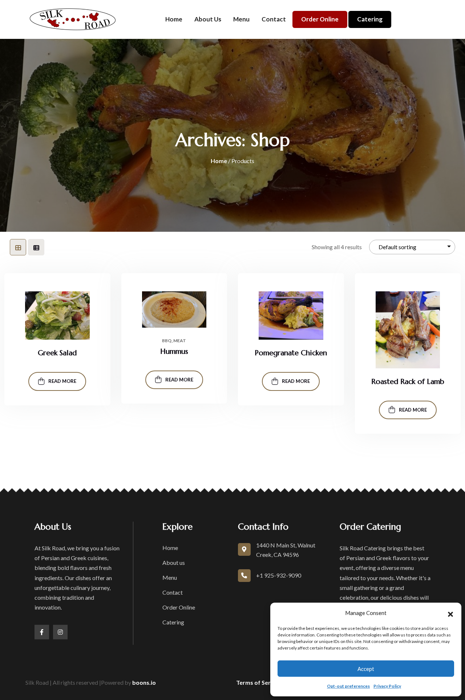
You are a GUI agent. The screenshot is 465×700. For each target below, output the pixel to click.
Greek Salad (57, 352)
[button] (450, 613)
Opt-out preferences (348, 686)
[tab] (18, 247)
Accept (365, 668)
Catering (370, 19)
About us (207, 19)
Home (173, 19)
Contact (274, 19)
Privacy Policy (387, 686)
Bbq (166, 341)
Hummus (174, 351)
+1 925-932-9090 (278, 575)
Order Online (320, 19)
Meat (179, 341)
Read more (62, 381)
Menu (241, 19)
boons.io (144, 682)
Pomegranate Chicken (291, 352)
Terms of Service (259, 682)
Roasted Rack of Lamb (407, 381)
